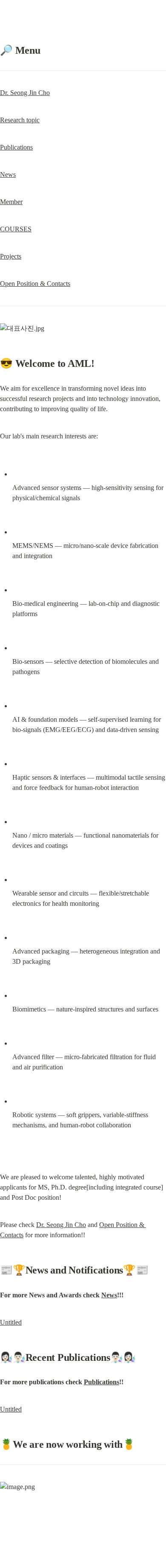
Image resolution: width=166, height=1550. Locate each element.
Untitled (11, 1322)
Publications (16, 147)
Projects (10, 256)
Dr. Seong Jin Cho (25, 92)
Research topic (20, 120)
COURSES (15, 229)
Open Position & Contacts (35, 283)
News (8, 174)
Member (11, 201)
